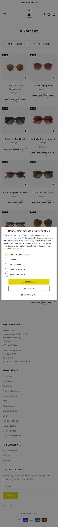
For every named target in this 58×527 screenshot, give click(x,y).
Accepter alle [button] (29, 282)
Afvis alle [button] (29, 288)
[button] (29, 294)
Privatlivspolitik (17, 248)
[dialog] (29, 263)
